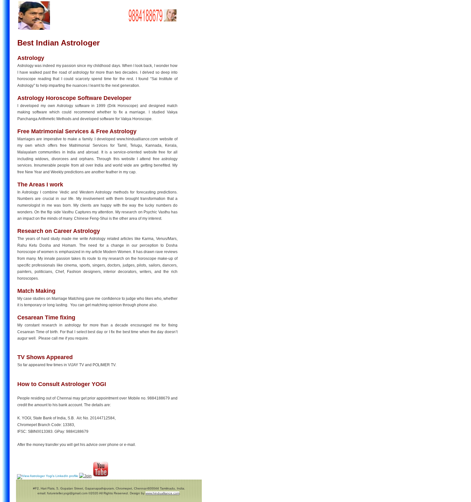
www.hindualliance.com (162, 493)
